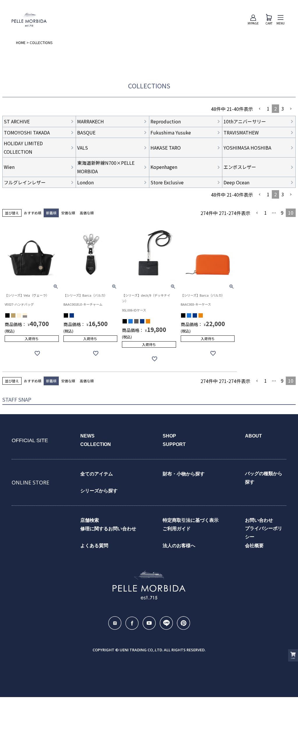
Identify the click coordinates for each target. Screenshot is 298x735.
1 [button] (268, 108)
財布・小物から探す (184, 473)
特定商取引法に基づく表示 (191, 520)
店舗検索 (89, 520)
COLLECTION (95, 444)
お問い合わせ (259, 520)
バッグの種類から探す (263, 477)
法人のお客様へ (179, 545)
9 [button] (282, 212)
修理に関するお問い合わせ (108, 528)
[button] (260, 108)
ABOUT (253, 435)
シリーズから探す (99, 490)
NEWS (87, 435)
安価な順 (68, 212)
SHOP (169, 435)
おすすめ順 (32, 212)
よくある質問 (94, 545)
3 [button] (282, 108)
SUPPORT (174, 444)
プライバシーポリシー (263, 532)
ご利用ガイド (177, 528)
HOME (21, 42)
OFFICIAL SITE (30, 440)
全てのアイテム (96, 473)
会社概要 (254, 545)
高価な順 (87, 212)
